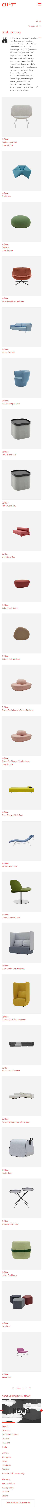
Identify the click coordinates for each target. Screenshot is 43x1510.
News (4, 1461)
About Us (6, 1431)
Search (5, 1426)
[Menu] (39, 4)
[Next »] (30, 1388)
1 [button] (8, 1422)
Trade (4, 1447)
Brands (5, 1453)
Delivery (5, 1492)
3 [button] (34, 1422)
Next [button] (41, 1410)
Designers (6, 1457)
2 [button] (21, 1422)
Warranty (6, 1479)
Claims (5, 1496)
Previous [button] (2, 1410)
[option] (21, 1396)
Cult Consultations (10, 1435)
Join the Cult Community (13, 1473)
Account (6, 1443)
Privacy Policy (8, 1488)
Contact (5, 1439)
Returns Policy (8, 1484)
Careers (5, 1469)
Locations (6, 1465)
